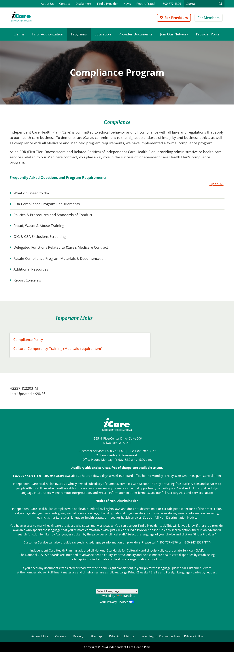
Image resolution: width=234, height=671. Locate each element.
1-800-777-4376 (170, 4)
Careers (60, 636)
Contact (64, 4)
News (127, 4)
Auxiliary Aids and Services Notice (190, 493)
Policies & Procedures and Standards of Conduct (53, 214)
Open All (217, 184)
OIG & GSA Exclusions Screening (40, 236)
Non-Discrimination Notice (177, 518)
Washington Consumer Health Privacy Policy (172, 636)
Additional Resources (31, 269)
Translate (128, 596)
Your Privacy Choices (114, 602)
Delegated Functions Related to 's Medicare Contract (61, 247)
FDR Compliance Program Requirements (47, 204)
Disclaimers (84, 4)
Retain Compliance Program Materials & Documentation (60, 258)
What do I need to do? (31, 193)
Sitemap (96, 636)
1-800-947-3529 (145, 451)
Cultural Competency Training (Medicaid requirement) (57, 348)
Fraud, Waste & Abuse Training (39, 225)
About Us (47, 4)
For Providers (176, 17)
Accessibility (39, 636)
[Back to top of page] (226, 662)
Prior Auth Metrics (121, 636)
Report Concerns (27, 280)
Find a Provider (107, 4)
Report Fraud (145, 4)
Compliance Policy (28, 339)
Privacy (78, 636)
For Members (209, 17)
